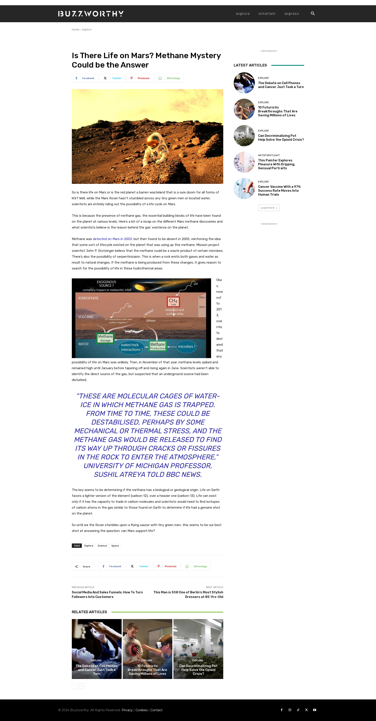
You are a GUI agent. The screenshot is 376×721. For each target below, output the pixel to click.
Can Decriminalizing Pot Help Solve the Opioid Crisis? (198, 670)
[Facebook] (282, 710)
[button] (313, 14)
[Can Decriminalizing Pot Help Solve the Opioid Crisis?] (198, 649)
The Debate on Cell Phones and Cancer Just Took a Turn (97, 670)
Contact (156, 710)
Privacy (127, 710)
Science (102, 545)
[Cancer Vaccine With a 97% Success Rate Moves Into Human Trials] (244, 188)
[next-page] (81, 686)
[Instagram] (290, 710)
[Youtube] (315, 710)
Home (75, 29)
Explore (87, 29)
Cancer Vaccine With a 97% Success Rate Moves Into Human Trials (279, 190)
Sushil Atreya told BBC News (147, 474)
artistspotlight (269, 155)
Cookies (142, 710)
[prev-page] (74, 686)
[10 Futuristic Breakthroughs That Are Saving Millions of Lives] (148, 649)
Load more (267, 208)
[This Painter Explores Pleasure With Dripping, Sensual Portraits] (244, 162)
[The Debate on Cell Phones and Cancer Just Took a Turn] (97, 649)
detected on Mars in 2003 (112, 239)
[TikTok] (298, 710)
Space (115, 545)
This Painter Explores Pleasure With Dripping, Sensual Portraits (276, 164)
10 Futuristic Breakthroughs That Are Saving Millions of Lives (147, 670)
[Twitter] (306, 710)
